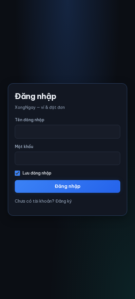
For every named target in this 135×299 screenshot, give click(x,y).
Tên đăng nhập (29, 119)
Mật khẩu (24, 146)
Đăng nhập (68, 186)
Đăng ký (63, 201)
